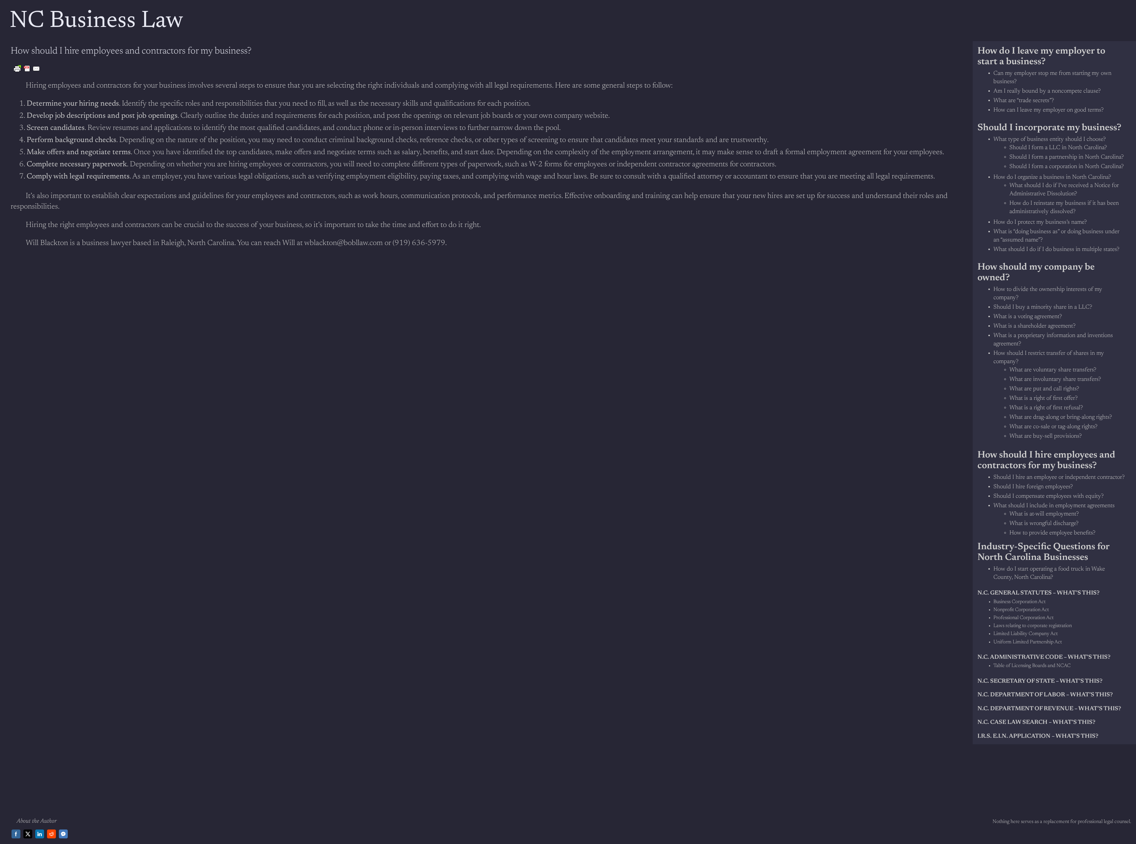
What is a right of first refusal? (1046, 408)
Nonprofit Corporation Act (1021, 610)
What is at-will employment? (1044, 514)
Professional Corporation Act (1023, 618)
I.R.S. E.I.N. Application (1014, 736)
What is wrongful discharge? (1044, 523)
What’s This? (1074, 722)
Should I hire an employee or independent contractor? (1059, 477)
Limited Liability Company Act (1025, 634)
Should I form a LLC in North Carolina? (1058, 148)
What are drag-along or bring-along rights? (1060, 417)
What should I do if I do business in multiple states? (1056, 249)
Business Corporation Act (1019, 602)
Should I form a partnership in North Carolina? (1066, 157)
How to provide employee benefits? (1052, 533)
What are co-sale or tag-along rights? (1053, 427)
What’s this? (1089, 657)
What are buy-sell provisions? (1045, 436)
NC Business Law (96, 21)
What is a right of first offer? (1043, 398)
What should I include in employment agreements (1054, 506)
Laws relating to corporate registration (1032, 626)
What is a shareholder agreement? (1034, 326)
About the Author (37, 821)
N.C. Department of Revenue (1025, 709)
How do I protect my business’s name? (1040, 222)
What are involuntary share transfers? (1055, 379)
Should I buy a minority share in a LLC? (1042, 307)
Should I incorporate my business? (1049, 128)
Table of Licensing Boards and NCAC (1032, 666)
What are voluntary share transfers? (1052, 370)
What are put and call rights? (1044, 389)
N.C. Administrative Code (1020, 657)
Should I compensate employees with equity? (1048, 496)
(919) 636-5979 (419, 243)
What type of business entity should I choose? (1049, 139)
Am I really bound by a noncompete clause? (1047, 91)
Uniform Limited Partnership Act (1027, 642)
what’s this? (1078, 593)
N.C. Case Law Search (1012, 722)
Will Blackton (47, 243)
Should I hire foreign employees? (1033, 487)
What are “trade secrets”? (1023, 101)
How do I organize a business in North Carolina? (1052, 177)
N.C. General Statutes (1014, 593)
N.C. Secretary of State (1016, 681)
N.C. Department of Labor (1021, 695)
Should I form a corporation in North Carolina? (1066, 167)
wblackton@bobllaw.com (343, 243)
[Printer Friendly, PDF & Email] (27, 68)
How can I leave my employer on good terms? (1048, 110)
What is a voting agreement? (1027, 317)
